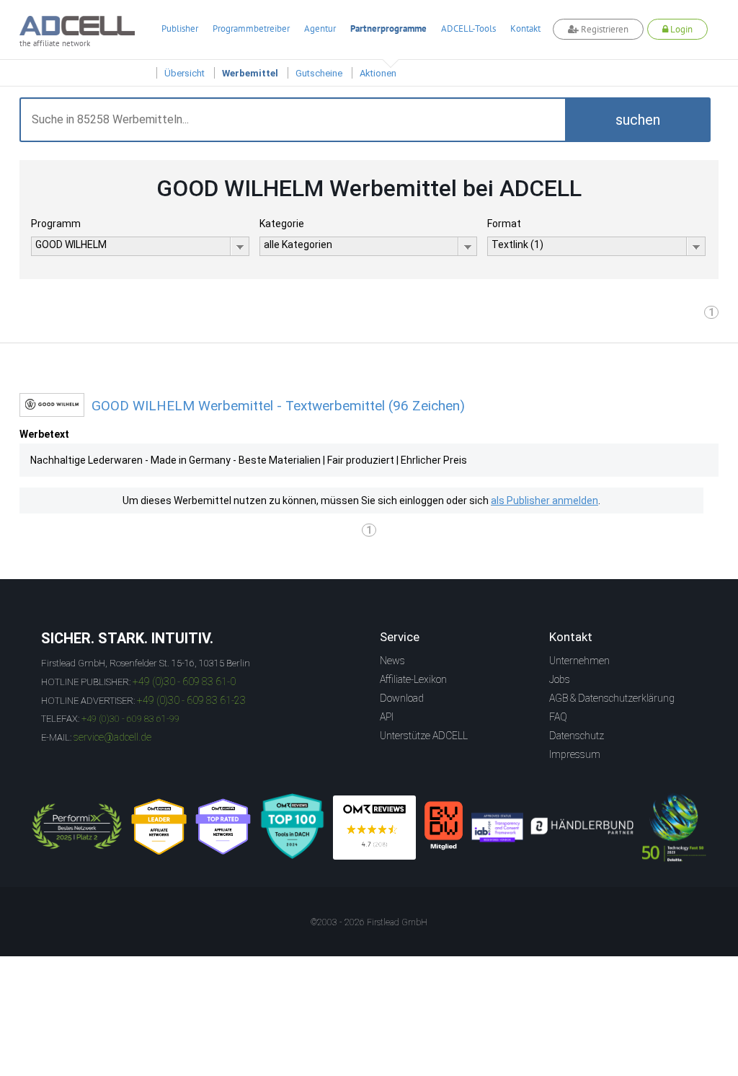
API (387, 717)
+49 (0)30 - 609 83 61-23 (191, 700)
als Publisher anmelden (544, 500)
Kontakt (525, 28)
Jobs (559, 679)
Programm (56, 223)
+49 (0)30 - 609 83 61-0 (184, 681)
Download (402, 698)
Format (504, 223)
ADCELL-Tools (468, 28)
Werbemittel (250, 73)
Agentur (320, 28)
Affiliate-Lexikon (413, 679)
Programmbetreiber (251, 28)
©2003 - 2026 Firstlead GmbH (369, 922)
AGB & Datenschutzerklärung (612, 698)
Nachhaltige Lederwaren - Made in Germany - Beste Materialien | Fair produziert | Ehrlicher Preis (248, 460)
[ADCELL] (374, 827)
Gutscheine (318, 73)
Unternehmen (579, 660)
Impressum (574, 754)
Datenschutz (576, 735)
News (392, 660)
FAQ (558, 717)
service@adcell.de (112, 737)
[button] (638, 119)
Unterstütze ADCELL (424, 735)
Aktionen (378, 73)
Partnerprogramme (388, 28)
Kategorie (281, 223)
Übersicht (184, 73)
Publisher (179, 28)
